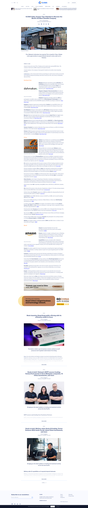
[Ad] (44, 301)
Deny (58, 506)
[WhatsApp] (48, 24)
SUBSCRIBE (74, 2)
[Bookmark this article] (50, 21)
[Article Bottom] (44, 286)
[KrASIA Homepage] (43, 2)
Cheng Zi (45, 319)
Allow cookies (52, 506)
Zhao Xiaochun (45, 20)
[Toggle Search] (17, 3)
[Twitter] (44, 24)
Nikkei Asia (46, 488)
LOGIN (68, 2)
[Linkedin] (46, 24)
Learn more (47, 506)
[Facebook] (41, 24)
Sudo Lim (45, 377)
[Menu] (12, 3)
